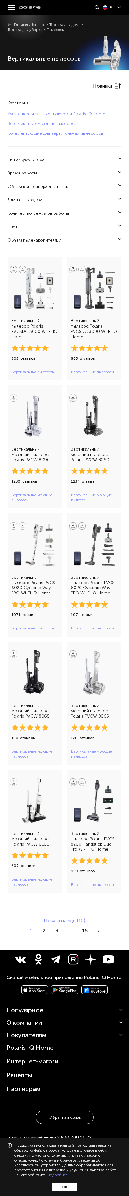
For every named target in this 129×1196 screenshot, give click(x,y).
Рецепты (19, 1075)
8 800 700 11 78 (74, 1137)
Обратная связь (65, 1117)
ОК (64, 1187)
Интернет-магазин (34, 1061)
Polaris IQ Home (30, 1047)
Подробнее (57, 1175)
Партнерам (23, 1089)
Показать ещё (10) (64, 920)
